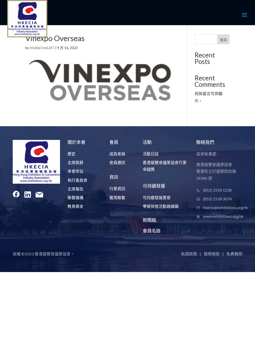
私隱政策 (189, 253)
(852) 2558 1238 (217, 190)
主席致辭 (75, 162)
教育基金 (75, 206)
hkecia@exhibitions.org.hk (225, 207)
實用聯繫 (117, 197)
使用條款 (212, 253)
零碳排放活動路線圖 (161, 206)
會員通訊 (117, 162)
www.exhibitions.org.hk (223, 216)
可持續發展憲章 (157, 197)
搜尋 (223, 40)
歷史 (71, 153)
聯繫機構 (75, 197)
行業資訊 (117, 188)
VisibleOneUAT (42, 48)
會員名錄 (152, 230)
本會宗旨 (75, 171)
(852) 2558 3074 (217, 198)
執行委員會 (77, 180)
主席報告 (75, 188)
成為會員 (117, 153)
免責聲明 (234, 253)
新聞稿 (149, 220)
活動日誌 (151, 153)
